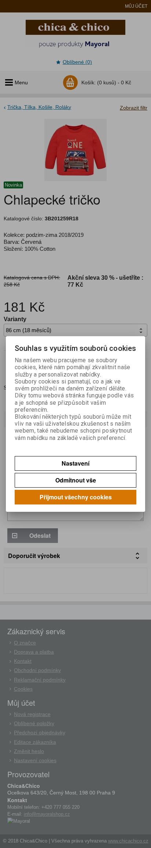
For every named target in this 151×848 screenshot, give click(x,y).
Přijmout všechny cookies (76, 497)
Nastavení (75, 463)
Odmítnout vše (75, 480)
